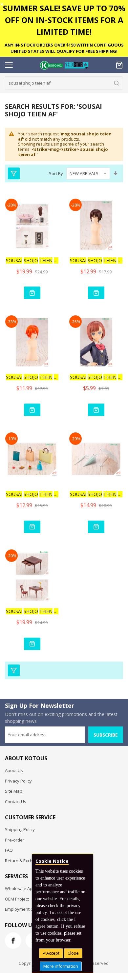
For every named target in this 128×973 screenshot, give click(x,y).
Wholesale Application (27, 888)
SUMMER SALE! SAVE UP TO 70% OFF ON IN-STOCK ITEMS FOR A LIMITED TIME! (64, 20)
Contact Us (15, 801)
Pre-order (14, 840)
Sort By (56, 173)
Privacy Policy (18, 781)
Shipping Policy (20, 829)
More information (60, 966)
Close (73, 953)
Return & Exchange (24, 861)
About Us (14, 770)
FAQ (9, 850)
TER (32, 260)
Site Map (13, 791)
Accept (52, 953)
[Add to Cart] (32, 293)
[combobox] (64, 82)
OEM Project (17, 899)
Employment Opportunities (31, 909)
